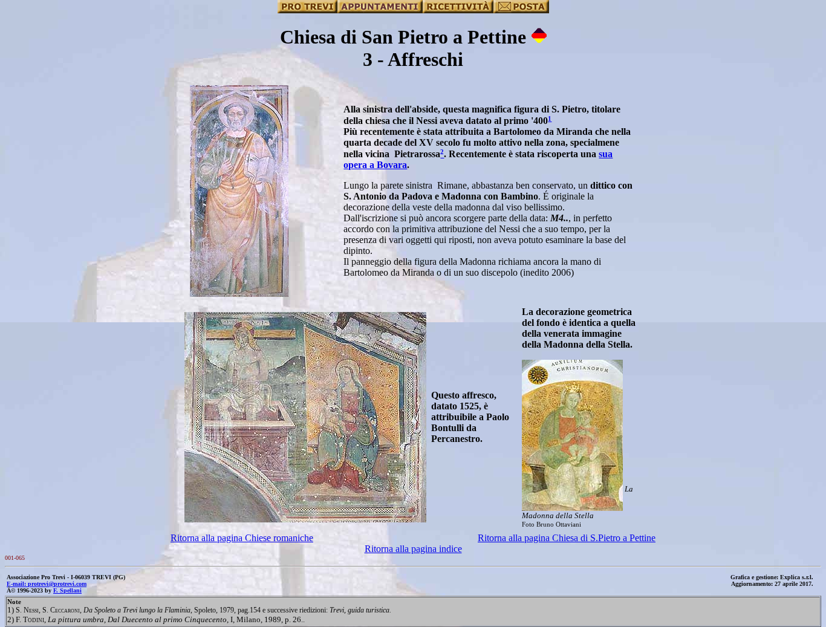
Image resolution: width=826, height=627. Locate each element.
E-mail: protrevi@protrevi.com (46, 583)
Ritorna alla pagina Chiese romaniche (242, 538)
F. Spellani (67, 590)
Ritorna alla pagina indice (413, 549)
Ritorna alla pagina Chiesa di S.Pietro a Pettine (566, 538)
